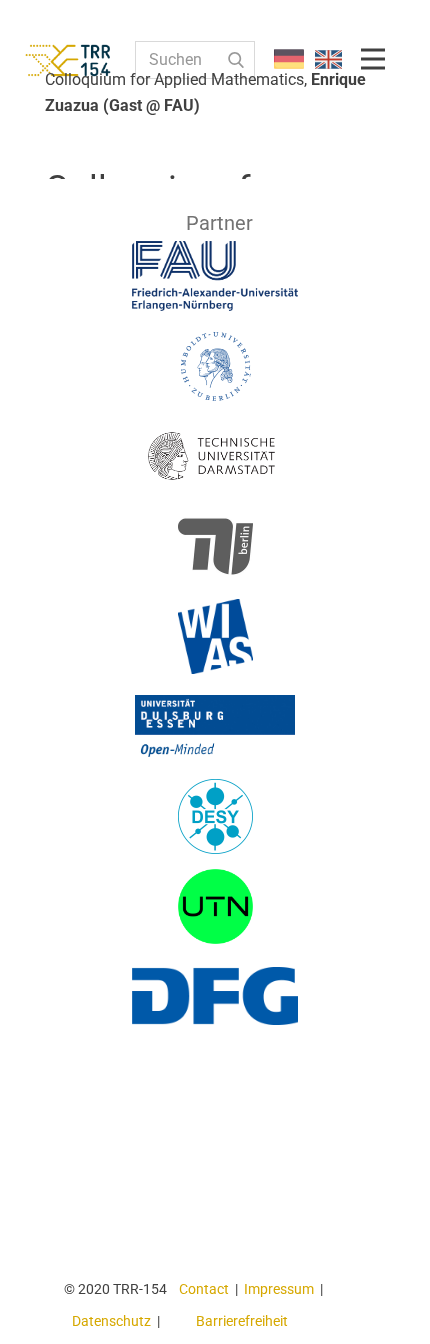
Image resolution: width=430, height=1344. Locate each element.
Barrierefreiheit (242, 1321)
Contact (204, 1289)
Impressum (279, 1289)
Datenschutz (111, 1321)
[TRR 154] (84, 60)
